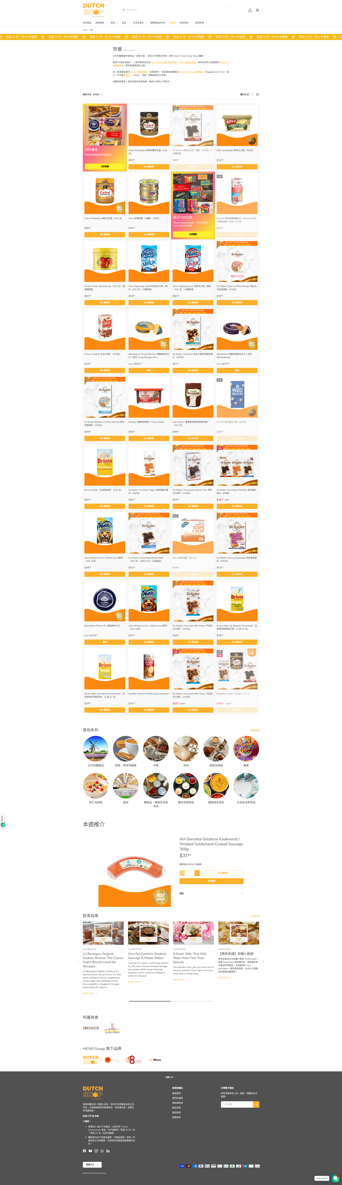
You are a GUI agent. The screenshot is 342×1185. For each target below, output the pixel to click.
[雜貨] (126, 785)
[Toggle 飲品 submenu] (128, 22)
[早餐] (156, 748)
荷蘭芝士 (127, 75)
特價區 (172, 22)
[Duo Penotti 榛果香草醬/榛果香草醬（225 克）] (193, 397)
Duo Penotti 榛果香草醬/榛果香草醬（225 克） (190, 423)
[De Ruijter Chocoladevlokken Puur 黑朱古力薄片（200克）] (193, 465)
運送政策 (176, 1112)
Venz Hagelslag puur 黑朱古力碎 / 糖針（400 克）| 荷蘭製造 (192, 288)
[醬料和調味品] (186, 785)
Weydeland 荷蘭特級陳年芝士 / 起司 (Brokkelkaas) (234, 356)
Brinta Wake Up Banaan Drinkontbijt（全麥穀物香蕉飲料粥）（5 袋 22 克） (237, 627)
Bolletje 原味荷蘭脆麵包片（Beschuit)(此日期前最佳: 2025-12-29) (236, 220)
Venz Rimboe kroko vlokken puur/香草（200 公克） (103, 559)
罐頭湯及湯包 (216, 802)
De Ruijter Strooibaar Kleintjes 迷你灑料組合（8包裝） (236, 491)
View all (255, 916)
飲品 (124, 22)
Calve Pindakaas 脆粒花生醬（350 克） (104, 218)
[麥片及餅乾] (95, 785)
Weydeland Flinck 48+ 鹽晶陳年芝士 (102, 625)
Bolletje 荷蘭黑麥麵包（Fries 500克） (147, 422)
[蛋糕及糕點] (216, 748)
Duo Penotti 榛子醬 (164, 62)
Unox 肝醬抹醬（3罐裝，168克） (145, 218)
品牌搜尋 (99, 22)
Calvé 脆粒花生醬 (187, 62)
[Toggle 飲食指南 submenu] (190, 22)
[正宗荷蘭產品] (95, 748)
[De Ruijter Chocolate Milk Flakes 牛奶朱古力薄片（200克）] (193, 601)
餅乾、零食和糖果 (126, 765)
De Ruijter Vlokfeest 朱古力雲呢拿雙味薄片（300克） (193, 356)
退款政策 (176, 1107)
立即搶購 (105, 166)
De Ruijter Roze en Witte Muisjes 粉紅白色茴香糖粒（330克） (237, 288)
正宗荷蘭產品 (96, 765)
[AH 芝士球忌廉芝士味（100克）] (237, 397)
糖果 (246, 765)
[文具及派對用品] (246, 785)
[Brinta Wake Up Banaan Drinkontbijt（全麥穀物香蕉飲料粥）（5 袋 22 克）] (237, 601)
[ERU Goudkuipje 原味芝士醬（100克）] (237, 125)
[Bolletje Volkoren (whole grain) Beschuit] (149, 669)
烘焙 (186, 765)
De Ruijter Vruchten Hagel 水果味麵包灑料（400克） (148, 491)
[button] (258, 10)
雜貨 (126, 802)
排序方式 (87, 94)
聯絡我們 (176, 1093)
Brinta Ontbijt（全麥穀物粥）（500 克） (103, 490)
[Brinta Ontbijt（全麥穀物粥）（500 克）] (104, 465)
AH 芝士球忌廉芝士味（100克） (232, 422)
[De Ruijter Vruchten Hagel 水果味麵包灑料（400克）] (149, 465)
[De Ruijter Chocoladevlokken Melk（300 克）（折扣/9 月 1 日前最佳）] (149, 533)
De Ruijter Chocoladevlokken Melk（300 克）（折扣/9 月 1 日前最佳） (146, 559)
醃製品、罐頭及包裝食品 (156, 804)
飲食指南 (184, 22)
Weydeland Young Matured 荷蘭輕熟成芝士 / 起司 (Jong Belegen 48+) (149, 356)
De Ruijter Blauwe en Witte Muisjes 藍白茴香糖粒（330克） (104, 423)
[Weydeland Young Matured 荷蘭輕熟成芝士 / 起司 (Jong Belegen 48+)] (149, 329)
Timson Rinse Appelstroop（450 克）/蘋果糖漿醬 (104, 288)
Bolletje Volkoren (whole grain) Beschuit (149, 693)
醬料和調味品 (186, 802)
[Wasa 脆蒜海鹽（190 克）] (193, 533)
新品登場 (199, 22)
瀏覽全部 (255, 730)
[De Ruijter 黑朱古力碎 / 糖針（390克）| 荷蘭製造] (193, 125)
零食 (113, 22)
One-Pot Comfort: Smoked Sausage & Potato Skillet (147, 956)
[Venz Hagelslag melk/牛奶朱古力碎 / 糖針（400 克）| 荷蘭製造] (149, 261)
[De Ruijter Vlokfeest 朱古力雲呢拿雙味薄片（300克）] (193, 329)
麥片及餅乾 (95, 802)
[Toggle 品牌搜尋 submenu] (105, 22)
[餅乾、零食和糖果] (126, 748)
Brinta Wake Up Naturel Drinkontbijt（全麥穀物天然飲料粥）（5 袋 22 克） (104, 695)
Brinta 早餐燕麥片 (139, 72)
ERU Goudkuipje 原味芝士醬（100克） (235, 150)
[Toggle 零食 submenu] (116, 22)
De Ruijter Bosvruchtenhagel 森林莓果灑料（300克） (237, 559)
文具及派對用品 (246, 802)
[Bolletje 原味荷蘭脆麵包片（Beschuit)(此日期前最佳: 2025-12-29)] (237, 193)
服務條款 (176, 1117)
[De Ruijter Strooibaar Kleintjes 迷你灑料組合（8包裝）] (237, 465)
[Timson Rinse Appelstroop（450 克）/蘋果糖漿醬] (104, 261)
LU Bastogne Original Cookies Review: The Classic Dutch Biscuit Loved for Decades (103, 960)
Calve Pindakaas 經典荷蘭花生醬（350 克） (148, 152)
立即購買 (193, 234)
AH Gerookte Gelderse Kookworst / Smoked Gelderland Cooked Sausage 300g (211, 844)
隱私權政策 (177, 1103)
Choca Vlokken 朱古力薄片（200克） (103, 354)
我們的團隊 (177, 1098)
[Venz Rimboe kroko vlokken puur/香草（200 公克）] (104, 533)
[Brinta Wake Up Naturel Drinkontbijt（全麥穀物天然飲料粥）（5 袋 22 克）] (104, 669)
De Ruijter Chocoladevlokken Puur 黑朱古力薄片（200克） (192, 491)
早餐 (91, 30)
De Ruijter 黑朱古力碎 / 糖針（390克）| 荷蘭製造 (192, 152)
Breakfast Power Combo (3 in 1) (233, 693)
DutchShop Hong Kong (97, 1173)
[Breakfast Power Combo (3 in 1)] (237, 669)
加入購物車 (223, 873)
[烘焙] (186, 748)
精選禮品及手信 (157, 22)
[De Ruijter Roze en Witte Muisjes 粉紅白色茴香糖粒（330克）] (237, 261)
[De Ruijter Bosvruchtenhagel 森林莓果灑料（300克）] (237, 533)
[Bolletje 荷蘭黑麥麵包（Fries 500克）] (149, 397)
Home (85, 30)
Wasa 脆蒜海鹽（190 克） (185, 557)
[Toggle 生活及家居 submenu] (145, 22)
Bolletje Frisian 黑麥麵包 (191, 72)
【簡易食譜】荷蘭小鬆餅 (236, 954)
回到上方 (170, 1077)
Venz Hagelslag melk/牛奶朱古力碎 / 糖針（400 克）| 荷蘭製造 (148, 288)
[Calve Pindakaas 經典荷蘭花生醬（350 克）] (149, 125)
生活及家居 (138, 22)
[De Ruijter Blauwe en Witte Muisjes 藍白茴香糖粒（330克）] (104, 397)
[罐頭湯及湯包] (216, 785)
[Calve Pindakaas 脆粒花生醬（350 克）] (104, 193)
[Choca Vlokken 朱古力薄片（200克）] (104, 329)
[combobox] (175, 10)
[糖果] (246, 748)
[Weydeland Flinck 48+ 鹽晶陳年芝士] (104, 601)
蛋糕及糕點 (216, 765)
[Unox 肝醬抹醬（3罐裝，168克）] (149, 193)
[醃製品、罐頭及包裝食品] (156, 785)
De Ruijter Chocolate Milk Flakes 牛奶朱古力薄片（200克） (193, 627)
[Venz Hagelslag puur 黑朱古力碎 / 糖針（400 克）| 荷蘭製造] (193, 261)
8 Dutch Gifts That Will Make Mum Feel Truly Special (189, 958)
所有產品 (87, 22)
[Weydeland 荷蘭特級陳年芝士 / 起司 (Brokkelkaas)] (237, 329)
